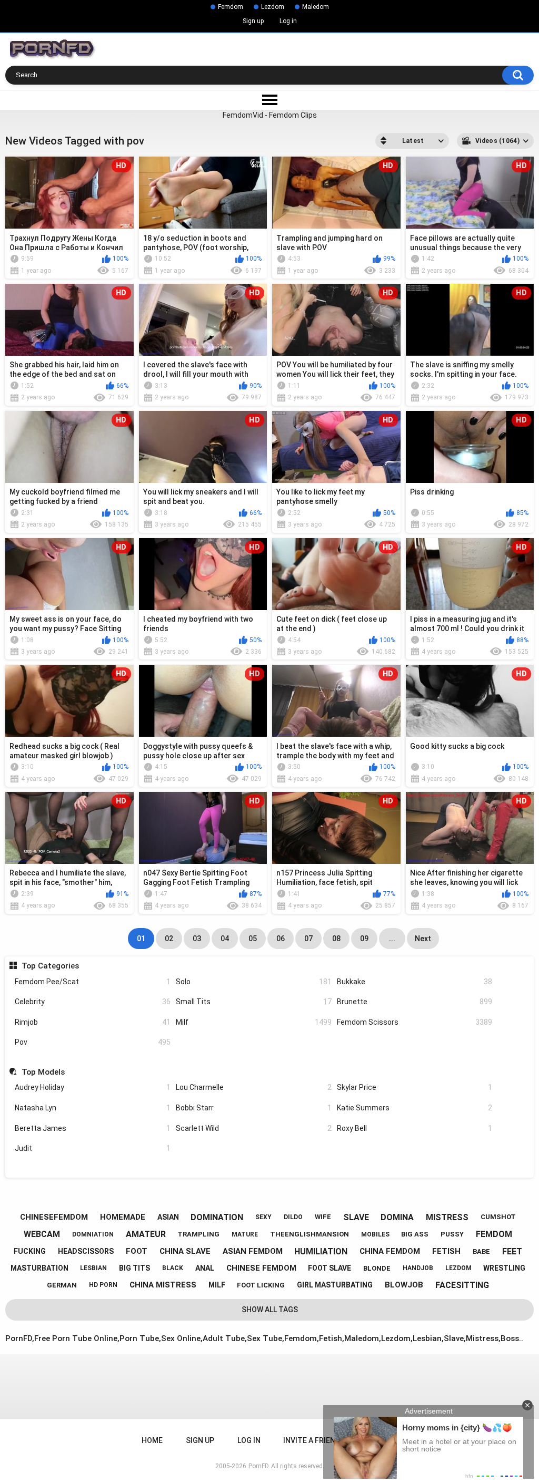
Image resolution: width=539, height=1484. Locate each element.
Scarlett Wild (254, 1128)
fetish (446, 1251)
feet (512, 1251)
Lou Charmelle (254, 1087)
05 (252, 938)
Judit (93, 1148)
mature (245, 1234)
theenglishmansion (309, 1234)
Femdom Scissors (415, 1022)
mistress (447, 1217)
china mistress (162, 1285)
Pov (93, 1042)
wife (323, 1217)
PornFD (258, 1466)
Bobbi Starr (254, 1108)
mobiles (375, 1234)
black (172, 1268)
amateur (146, 1234)
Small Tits (254, 1001)
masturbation (39, 1268)
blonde (377, 1268)
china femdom (390, 1251)
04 (225, 938)
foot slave (329, 1268)
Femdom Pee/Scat (93, 981)
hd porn (103, 1285)
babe (481, 1251)
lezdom (458, 1268)
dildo (293, 1217)
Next (423, 938)
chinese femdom (261, 1268)
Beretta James (93, 1128)
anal (204, 1268)
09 (364, 938)
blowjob (404, 1285)
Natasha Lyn (93, 1108)
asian (168, 1217)
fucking (30, 1251)
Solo (254, 981)
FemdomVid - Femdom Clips (270, 115)
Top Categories (50, 966)
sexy (263, 1217)
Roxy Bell (415, 1128)
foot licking (261, 1285)
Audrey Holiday (93, 1087)
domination (217, 1217)
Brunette (415, 1001)
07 (308, 938)
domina (397, 1217)
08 (336, 938)
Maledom (315, 7)
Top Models (43, 1072)
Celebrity (93, 1001)
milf (216, 1285)
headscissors (86, 1251)
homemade (122, 1217)
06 (280, 938)
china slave (185, 1251)
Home (152, 1440)
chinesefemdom (54, 1217)
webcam (42, 1234)
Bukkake (415, 981)
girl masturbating (335, 1285)
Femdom (230, 7)
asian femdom (253, 1251)
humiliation (320, 1251)
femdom (494, 1234)
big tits (134, 1268)
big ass (414, 1234)
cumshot (498, 1217)
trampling (198, 1234)
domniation (93, 1234)
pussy (452, 1234)
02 (169, 938)
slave (356, 1217)
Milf (254, 1022)
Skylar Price (415, 1087)
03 (197, 938)
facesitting (462, 1285)
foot (136, 1251)
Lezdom (272, 7)
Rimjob (93, 1022)
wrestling (504, 1268)
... (392, 938)
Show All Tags (270, 1309)
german (62, 1285)
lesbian (93, 1268)
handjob (418, 1268)
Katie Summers (415, 1108)
